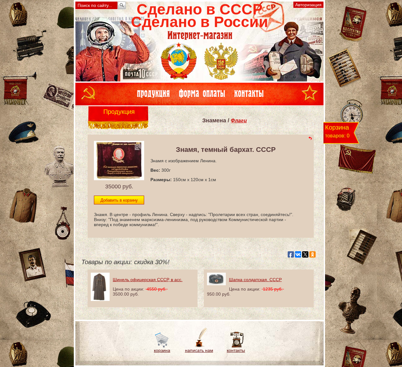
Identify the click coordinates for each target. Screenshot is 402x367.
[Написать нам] (199, 346)
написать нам (199, 350)
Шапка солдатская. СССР (255, 279)
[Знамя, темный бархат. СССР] (119, 178)
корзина (162, 350)
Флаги (239, 120)
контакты (236, 350)
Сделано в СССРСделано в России (199, 15)
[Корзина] (162, 346)
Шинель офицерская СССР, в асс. (147, 279)
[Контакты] (236, 346)
